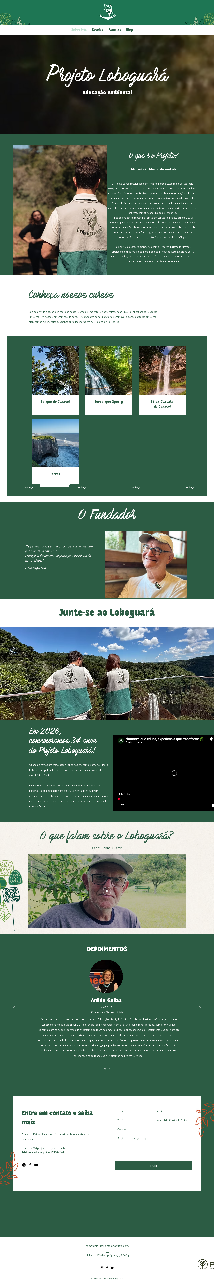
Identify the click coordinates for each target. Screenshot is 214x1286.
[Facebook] (30, 1165)
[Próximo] (200, 1008)
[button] (97, 29)
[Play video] (107, 891)
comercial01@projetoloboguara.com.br (44, 1148)
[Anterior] (14, 1008)
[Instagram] (24, 1165)
